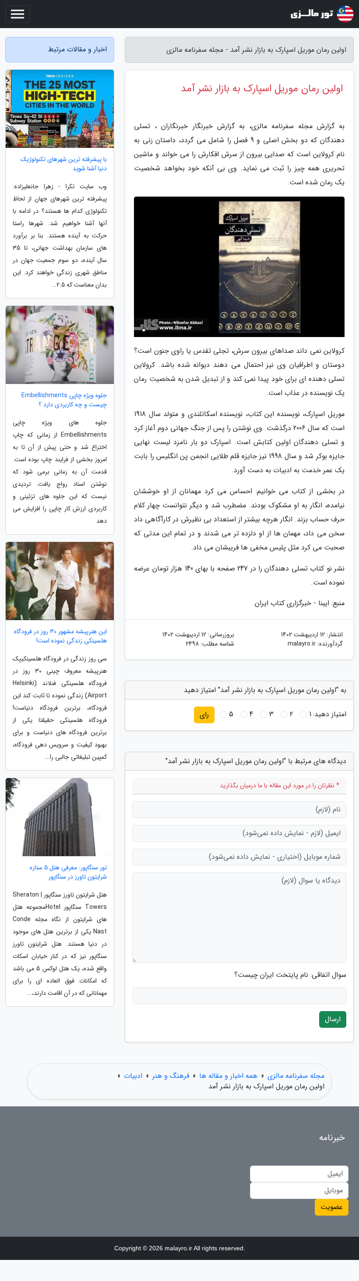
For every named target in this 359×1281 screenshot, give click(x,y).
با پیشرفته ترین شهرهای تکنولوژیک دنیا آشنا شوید (64, 164)
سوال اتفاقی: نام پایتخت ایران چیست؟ (290, 975)
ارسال (333, 1019)
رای (204, 714)
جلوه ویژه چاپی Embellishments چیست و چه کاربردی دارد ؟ (64, 400)
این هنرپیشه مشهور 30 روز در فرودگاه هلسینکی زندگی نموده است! (60, 636)
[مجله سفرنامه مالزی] (321, 14)
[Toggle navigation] (17, 14)
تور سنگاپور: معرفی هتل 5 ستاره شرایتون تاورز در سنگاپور (68, 872)
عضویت (331, 1207)
